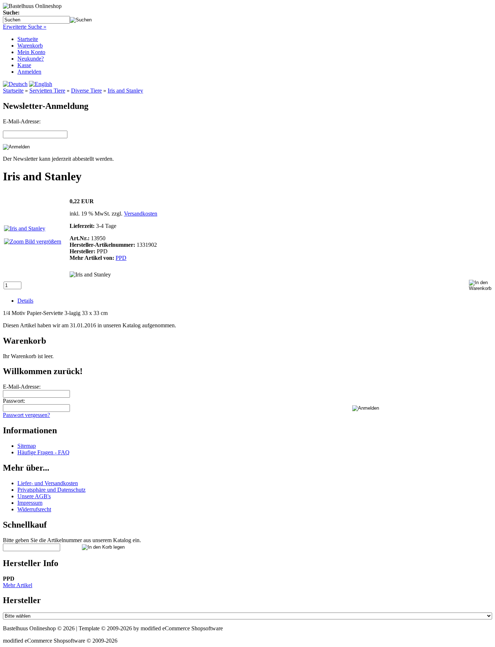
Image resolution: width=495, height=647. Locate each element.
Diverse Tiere (86, 90)
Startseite (27, 39)
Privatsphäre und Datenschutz (51, 490)
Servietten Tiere (47, 90)
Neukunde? (30, 59)
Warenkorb (30, 45)
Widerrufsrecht (34, 509)
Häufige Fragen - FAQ (43, 452)
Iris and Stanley (125, 90)
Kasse (24, 65)
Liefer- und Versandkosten (47, 483)
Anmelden (29, 72)
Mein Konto (31, 52)
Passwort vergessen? (26, 415)
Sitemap (26, 446)
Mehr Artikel (17, 585)
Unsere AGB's (34, 496)
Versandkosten (140, 213)
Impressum (29, 503)
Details (25, 301)
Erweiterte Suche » (24, 27)
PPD (121, 258)
